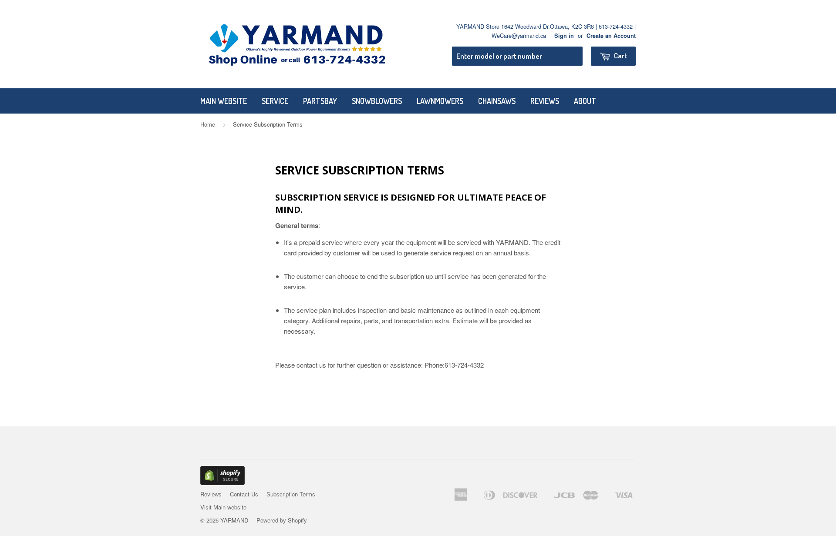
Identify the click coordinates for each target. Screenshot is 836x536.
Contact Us (244, 494)
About (585, 101)
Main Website (223, 101)
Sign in (564, 36)
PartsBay (320, 101)
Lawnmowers (440, 101)
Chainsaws (497, 101)
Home (207, 124)
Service (275, 101)
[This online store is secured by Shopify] (222, 482)
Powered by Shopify (281, 520)
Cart (620, 55)
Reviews (544, 101)
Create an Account (611, 36)
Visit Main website (223, 507)
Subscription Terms (290, 494)
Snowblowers (377, 101)
